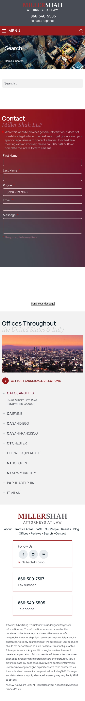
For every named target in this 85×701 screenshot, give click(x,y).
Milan (13, 492)
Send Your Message (42, 303)
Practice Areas (23, 529)
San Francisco (22, 433)
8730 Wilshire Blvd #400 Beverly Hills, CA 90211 (23, 402)
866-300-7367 (31, 578)
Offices (23, 533)
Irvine (14, 413)
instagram (33, 554)
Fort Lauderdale (23, 453)
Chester (17, 443)
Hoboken (17, 463)
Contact (60, 533)
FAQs (39, 529)
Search (48, 533)
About (8, 529)
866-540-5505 (43, 16)
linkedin (43, 554)
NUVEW (10, 685)
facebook (23, 554)
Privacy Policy (13, 689)
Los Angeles (20, 393)
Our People (52, 529)
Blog (76, 529)
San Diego (18, 423)
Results (66, 529)
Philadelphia (20, 483)
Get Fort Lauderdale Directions (36, 381)
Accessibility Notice (66, 685)
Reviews (36, 533)
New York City (21, 473)
